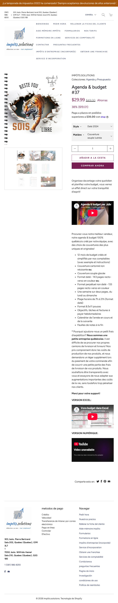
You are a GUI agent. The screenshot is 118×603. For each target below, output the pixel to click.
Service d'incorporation (51, 59)
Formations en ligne (48, 38)
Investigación (85, 575)
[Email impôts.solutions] (9, 571)
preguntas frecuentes (66, 45)
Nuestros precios (87, 519)
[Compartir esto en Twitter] (98, 481)
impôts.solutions (83, 75)
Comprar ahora (92, 165)
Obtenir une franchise (94, 52)
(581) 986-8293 (6, 15)
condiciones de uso (88, 580)
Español (89, 15)
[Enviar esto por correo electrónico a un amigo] (109, 481)
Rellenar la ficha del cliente (88, 24)
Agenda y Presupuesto (98, 79)
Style (76, 126)
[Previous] (9, 109)
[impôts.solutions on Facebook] (5, 571)
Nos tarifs (90, 31)
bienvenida (42, 24)
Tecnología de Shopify (71, 598)
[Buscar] (103, 15)
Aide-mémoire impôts (48, 31)
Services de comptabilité (80, 38)
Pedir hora (59, 24)
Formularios (84, 533)
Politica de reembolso (89, 585)
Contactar (42, 45)
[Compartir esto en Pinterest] (105, 481)
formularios (72, 31)
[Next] (58, 109)
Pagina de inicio (86, 571)
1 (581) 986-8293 (12, 565)
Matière (77, 134)
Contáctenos (85, 561)
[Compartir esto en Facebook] (101, 481)
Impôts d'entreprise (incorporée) (56, 52)
